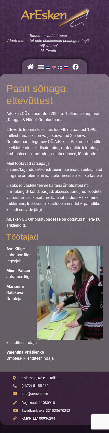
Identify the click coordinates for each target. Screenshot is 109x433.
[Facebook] (75, 67)
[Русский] (66, 66)
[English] (55, 66)
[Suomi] (61, 66)
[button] (40, 66)
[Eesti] (49, 66)
